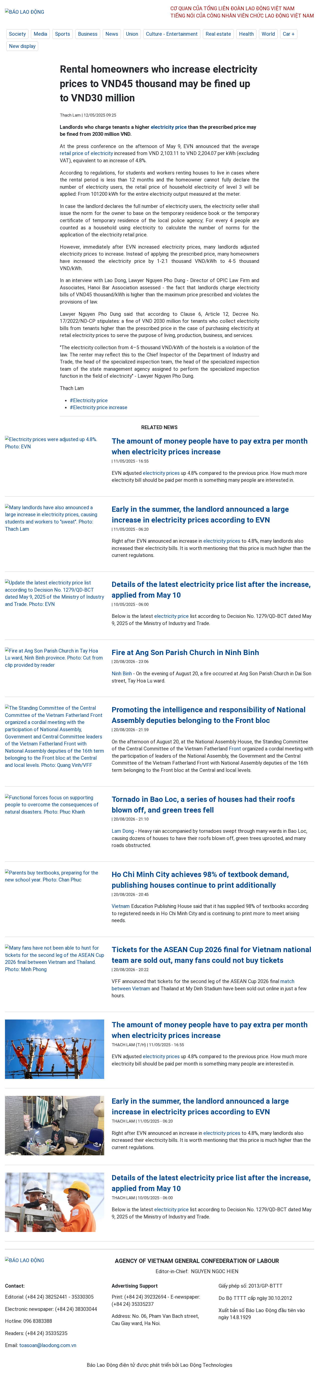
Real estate (218, 34)
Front (235, 749)
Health (246, 34)
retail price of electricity (86, 153)
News (111, 34)
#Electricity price (89, 400)
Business (87, 34)
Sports (62, 34)
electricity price (169, 127)
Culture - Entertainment (172, 34)
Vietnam (121, 906)
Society (17, 34)
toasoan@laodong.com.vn (47, 1345)
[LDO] (54, 443)
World (268, 34)
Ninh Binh (122, 674)
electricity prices (161, 473)
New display (22, 46)
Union (132, 34)
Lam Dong (123, 831)
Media (40, 34)
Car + (289, 34)
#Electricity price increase (98, 407)
